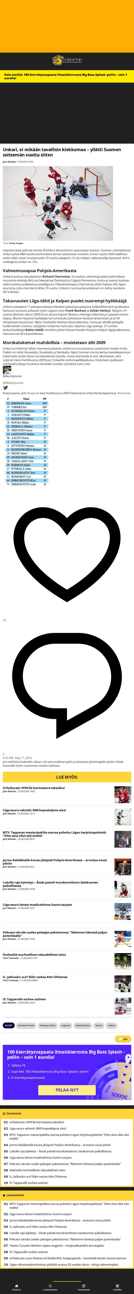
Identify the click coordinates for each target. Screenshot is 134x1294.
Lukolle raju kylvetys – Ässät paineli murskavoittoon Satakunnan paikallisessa (50, 884)
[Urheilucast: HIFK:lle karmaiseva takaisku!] (122, 794)
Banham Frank (26, 1025)
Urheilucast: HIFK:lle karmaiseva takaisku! (34, 788)
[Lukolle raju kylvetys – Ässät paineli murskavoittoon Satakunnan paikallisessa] (122, 889)
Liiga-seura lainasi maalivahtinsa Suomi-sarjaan (37, 905)
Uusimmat (13, 1113)
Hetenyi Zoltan (48, 1025)
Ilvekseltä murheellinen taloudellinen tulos (34, 955)
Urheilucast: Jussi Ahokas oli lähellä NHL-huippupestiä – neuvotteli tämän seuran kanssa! (67, 1258)
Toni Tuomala (10, 958)
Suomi (98, 1025)
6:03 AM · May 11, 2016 (17, 758)
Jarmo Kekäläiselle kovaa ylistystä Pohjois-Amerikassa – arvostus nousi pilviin (55, 861)
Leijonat (65, 1025)
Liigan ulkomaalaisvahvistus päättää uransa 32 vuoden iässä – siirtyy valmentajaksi (63, 1264)
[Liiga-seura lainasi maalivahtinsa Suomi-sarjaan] (122, 911)
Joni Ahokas (9, 161)
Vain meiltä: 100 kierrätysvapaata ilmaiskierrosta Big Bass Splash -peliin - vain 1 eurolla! (65, 76)
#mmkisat (124, 393)
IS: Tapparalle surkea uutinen (24, 999)
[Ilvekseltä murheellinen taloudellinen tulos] (122, 961)
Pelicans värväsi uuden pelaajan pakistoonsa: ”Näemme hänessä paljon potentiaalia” (55, 934)
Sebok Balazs (83, 1025)
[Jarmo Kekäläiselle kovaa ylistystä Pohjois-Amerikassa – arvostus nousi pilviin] (122, 867)
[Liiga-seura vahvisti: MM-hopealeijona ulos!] (122, 817)
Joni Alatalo (9, 791)
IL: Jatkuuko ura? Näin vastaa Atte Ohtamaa (35, 977)
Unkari (111, 1025)
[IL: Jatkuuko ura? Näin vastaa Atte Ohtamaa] (122, 983)
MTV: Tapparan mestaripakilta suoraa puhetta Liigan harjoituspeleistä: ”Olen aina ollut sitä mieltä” (54, 834)
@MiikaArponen (13, 383)
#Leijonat (33, 393)
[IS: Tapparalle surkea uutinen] (122, 1006)
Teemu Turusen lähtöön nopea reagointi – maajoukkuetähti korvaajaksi (56, 1246)
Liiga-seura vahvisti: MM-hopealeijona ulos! (34, 810)
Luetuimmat (15, 1195)
